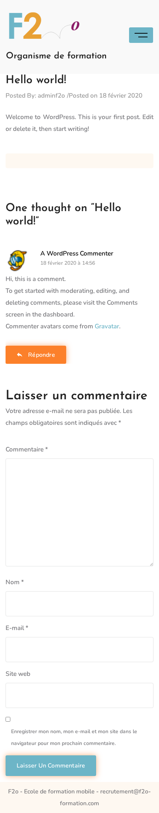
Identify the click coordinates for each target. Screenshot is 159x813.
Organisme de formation (56, 56)
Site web (18, 674)
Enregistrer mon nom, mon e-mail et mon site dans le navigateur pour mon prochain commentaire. (74, 737)
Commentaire (27, 449)
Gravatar (107, 326)
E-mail (17, 628)
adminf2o (51, 95)
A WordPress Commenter (76, 253)
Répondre (41, 355)
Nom (15, 582)
